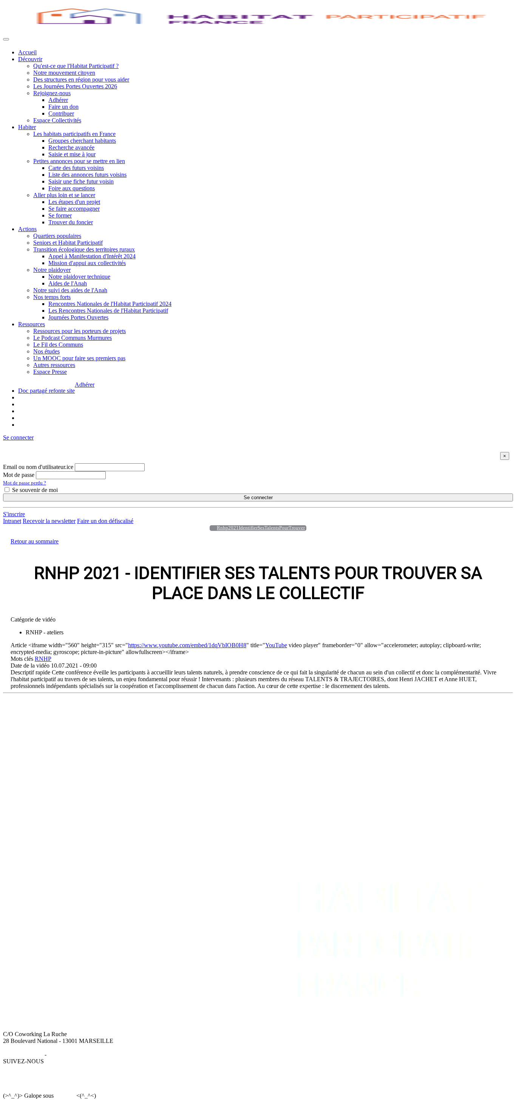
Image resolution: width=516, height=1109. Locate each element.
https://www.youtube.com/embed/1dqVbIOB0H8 (187, 645)
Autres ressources (54, 365)
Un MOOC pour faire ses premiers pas (79, 358)
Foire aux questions (71, 188)
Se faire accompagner (74, 208)
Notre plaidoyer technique (79, 276)
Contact (429, 719)
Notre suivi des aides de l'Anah (70, 290)
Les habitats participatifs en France (74, 134)
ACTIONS (248, 712)
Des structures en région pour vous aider (81, 79)
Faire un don (63, 106)
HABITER (132, 712)
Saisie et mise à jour (72, 154)
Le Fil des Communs (58, 344)
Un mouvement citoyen (46, 726)
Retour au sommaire (35, 541)
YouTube (276, 645)
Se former (60, 215)
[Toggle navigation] (6, 39)
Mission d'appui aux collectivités (87, 263)
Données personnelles (74, 1054)
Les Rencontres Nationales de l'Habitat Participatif (108, 310)
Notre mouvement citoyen (64, 72)
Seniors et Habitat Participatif (68, 242)
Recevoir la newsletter (49, 521)
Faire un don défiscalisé (105, 521)
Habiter (27, 127)
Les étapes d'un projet (74, 202)
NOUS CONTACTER (448, 712)
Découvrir (30, 59)
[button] (18, 437)
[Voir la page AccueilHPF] (211, 528)
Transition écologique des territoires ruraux (84, 249)
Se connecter (258, 497)
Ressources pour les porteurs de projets (79, 331)
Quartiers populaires (57, 236)
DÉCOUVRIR (36, 712)
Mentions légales (23, 1054)
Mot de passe (18, 475)
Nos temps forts (52, 297)
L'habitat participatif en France (155, 719)
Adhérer (58, 100)
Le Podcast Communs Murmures (72, 338)
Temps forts (249, 746)
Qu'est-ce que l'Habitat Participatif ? (76, 66)
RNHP (43, 659)
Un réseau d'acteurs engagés (51, 733)
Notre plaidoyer (52, 270)
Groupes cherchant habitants (82, 140)
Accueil (27, 52)
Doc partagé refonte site (46, 390)
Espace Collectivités (57, 120)
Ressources (31, 324)
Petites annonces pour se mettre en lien (79, 161)
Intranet (12, 521)
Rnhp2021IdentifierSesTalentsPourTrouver (261, 528)
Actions (27, 229)
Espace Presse (50, 372)
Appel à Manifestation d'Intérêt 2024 (92, 256)
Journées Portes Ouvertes (78, 317)
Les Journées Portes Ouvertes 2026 (75, 86)
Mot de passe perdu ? (24, 483)
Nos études (46, 351)
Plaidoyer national (256, 739)
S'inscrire (14, 514)
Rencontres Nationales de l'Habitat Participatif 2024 (109, 304)
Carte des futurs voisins (76, 168)
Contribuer (61, 113)
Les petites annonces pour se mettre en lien (169, 726)
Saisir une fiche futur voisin (81, 181)
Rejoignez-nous (52, 93)
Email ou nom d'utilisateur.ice (38, 467)
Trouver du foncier (70, 222)
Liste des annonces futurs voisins (87, 174)
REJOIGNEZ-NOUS (378, 712)
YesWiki (65, 1095)
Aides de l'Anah (67, 283)
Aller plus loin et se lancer (64, 195)
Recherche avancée (71, 147)
